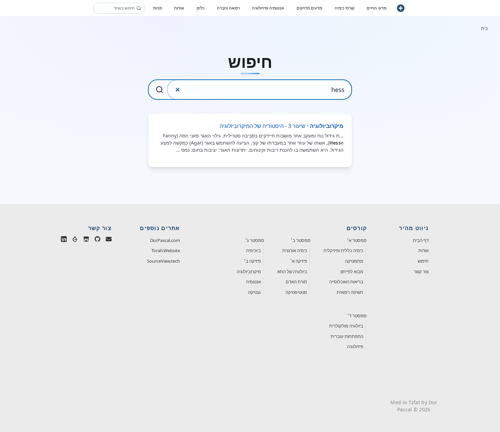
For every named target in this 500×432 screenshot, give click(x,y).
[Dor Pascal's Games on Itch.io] (86, 240)
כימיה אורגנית (294, 250)
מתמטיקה (354, 261)
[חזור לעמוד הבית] (400, 8)
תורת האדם (296, 282)
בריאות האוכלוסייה (346, 282)
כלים (200, 8)
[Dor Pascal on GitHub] (97, 240)
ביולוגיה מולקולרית (346, 326)
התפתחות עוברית (347, 336)
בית (484, 28)
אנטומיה (253, 282)
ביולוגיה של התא (292, 271)
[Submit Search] (159, 89)
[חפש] (139, 8)
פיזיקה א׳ (298, 261)
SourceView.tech (163, 261)
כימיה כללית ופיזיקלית (343, 250)
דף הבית (421, 240)
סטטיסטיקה (296, 292)
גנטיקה (254, 292)
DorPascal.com (165, 240)
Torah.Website (165, 250)
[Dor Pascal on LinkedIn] (64, 240)
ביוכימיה (253, 250)
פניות (157, 8)
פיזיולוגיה (355, 346)
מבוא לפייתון (351, 271)
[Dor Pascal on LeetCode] (75, 240)
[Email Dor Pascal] (109, 240)
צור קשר (421, 271)
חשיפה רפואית (350, 292)
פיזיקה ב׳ (252, 261)
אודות (423, 250)
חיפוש (423, 261)
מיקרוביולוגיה (249, 271)
